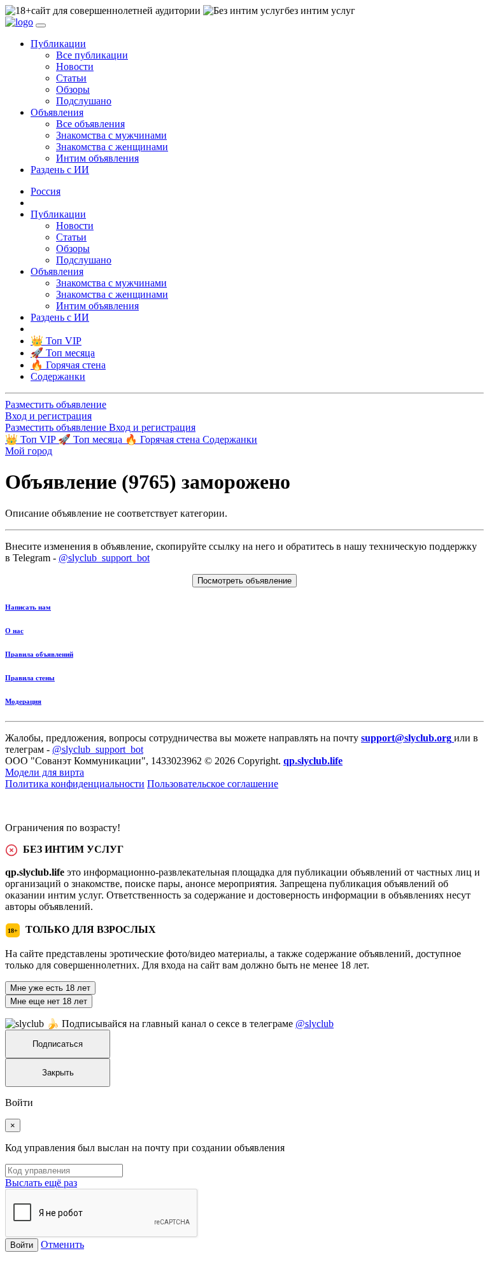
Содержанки (229, 439)
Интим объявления (97, 158)
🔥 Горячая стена (163, 439)
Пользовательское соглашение (212, 783)
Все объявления (90, 123)
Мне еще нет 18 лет (48, 1001)
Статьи (71, 78)
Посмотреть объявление (244, 580)
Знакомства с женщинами (112, 146)
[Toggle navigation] (41, 25)
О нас (14, 630)
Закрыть (58, 1072)
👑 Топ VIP (31, 439)
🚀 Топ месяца (91, 439)
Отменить (62, 1244)
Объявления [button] (57, 112)
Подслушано (83, 100)
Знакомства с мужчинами (111, 135)
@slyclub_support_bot (104, 557)
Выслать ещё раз (41, 1182)
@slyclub (314, 1023)
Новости (75, 66)
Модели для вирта (44, 772)
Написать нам (28, 607)
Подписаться (57, 1044)
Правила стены (30, 678)
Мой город (28, 450)
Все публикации (92, 55)
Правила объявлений (39, 654)
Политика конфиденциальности (75, 783)
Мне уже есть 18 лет (50, 988)
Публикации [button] (58, 43)
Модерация (23, 701)
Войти (21, 1245)
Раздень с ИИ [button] (60, 169)
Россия (45, 191)
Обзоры (73, 89)
